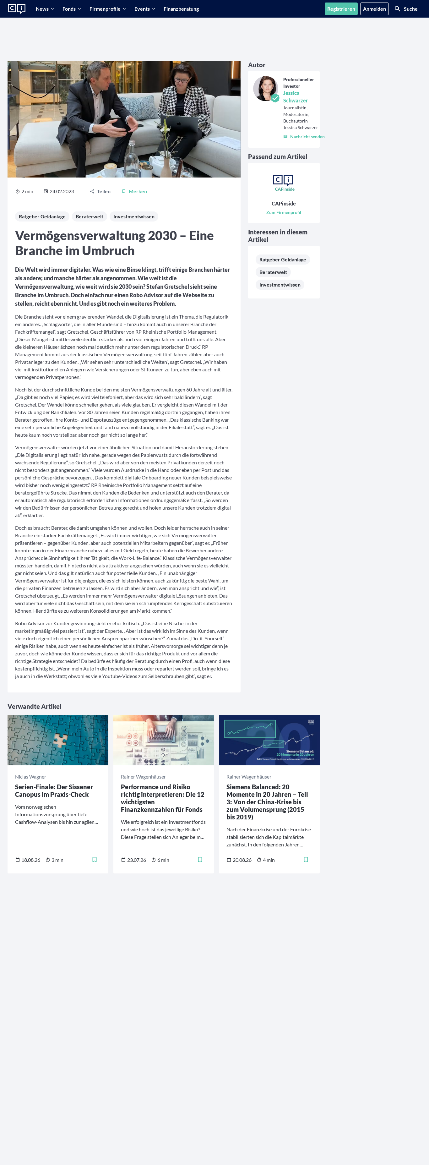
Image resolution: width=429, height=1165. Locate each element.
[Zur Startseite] (17, 9)
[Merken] (94, 859)
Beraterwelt (89, 216)
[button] (304, 135)
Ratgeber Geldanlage (42, 216)
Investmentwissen (134, 216)
